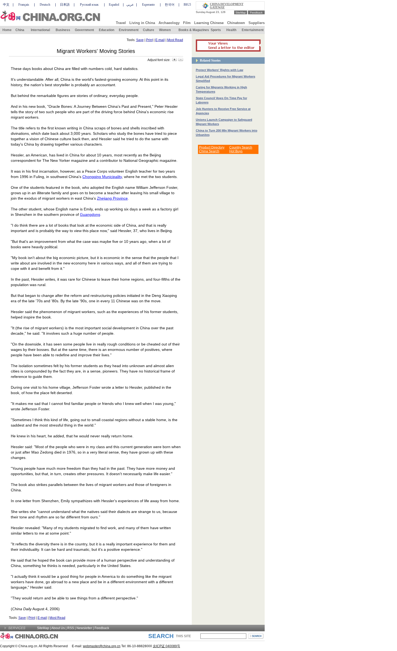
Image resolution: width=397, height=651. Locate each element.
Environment (129, 30)
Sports (216, 30)
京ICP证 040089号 (166, 646)
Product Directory (211, 147)
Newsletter (84, 628)
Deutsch (45, 4)
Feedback (256, 12)
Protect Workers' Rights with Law (219, 70)
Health (231, 30)
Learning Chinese (209, 23)
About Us (58, 628)
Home (7, 30)
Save (140, 40)
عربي (130, 4)
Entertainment (253, 30)
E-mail (160, 40)
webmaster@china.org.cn (101, 646)
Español (114, 4)
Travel (121, 23)
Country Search (240, 147)
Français (23, 4)
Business (63, 30)
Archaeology (169, 23)
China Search (209, 151)
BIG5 (187, 4)
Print (149, 40)
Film (187, 23)
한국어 (169, 4)
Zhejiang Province (112, 198)
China (19, 30)
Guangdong (90, 214)
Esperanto (148, 4)
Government (84, 30)
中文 (6, 4)
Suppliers (256, 23)
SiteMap (240, 12)
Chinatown (236, 23)
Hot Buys (236, 151)
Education (106, 30)
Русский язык (89, 4)
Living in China (142, 23)
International (40, 30)
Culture (148, 30)
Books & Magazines (194, 30)
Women (165, 30)
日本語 (65, 4)
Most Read (175, 40)
